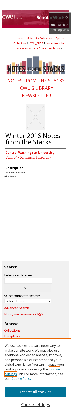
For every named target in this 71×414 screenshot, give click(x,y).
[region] (35, 376)
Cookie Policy (21, 378)
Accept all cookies (35, 392)
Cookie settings (35, 404)
